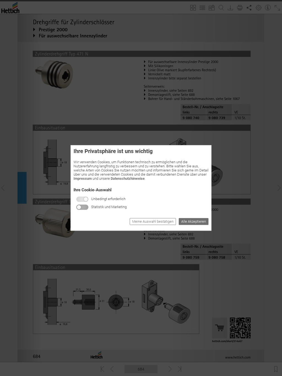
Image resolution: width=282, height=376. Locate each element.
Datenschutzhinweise (128, 178)
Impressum (83, 178)
